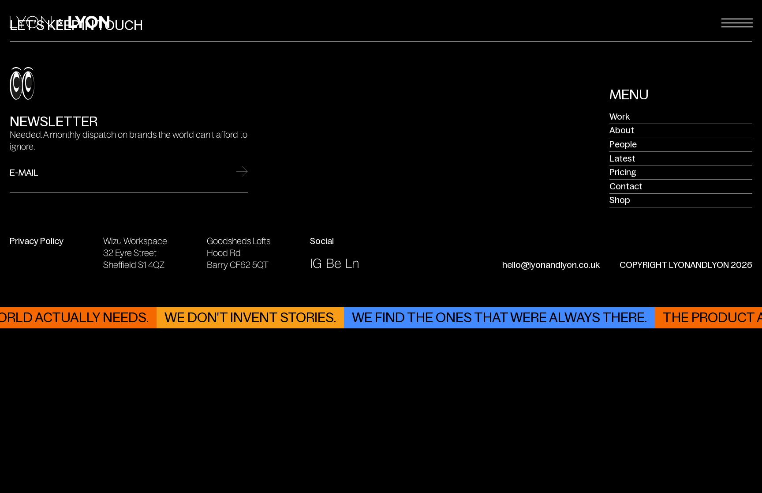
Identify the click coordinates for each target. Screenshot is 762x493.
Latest (622, 158)
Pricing (622, 172)
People (623, 144)
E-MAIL (24, 173)
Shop (619, 200)
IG (316, 263)
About (621, 130)
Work (619, 116)
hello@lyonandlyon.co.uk (551, 265)
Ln (352, 263)
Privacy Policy (37, 241)
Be (333, 263)
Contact (625, 186)
